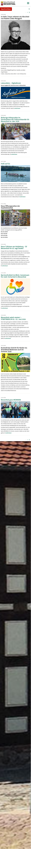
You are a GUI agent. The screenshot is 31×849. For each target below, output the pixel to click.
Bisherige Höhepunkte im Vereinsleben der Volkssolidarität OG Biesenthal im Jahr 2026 (15, 119)
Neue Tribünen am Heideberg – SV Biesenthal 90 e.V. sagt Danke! (14, 247)
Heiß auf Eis (5, 163)
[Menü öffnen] (28, 3)
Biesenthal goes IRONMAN (11, 400)
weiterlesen (17, 108)
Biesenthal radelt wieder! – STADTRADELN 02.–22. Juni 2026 (13, 318)
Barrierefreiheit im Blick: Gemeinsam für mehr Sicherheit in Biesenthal (15, 276)
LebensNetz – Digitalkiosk (11, 83)
